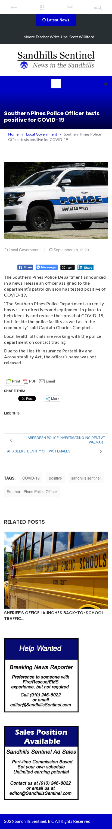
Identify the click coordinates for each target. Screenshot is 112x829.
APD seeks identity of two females (38, 451)
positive (55, 478)
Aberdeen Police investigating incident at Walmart (66, 439)
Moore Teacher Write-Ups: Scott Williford (58, 36)
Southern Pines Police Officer (32, 491)
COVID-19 (31, 478)
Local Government (25, 249)
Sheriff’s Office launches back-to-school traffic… (54, 615)
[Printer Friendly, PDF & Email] (30, 381)
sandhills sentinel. (86, 478)
